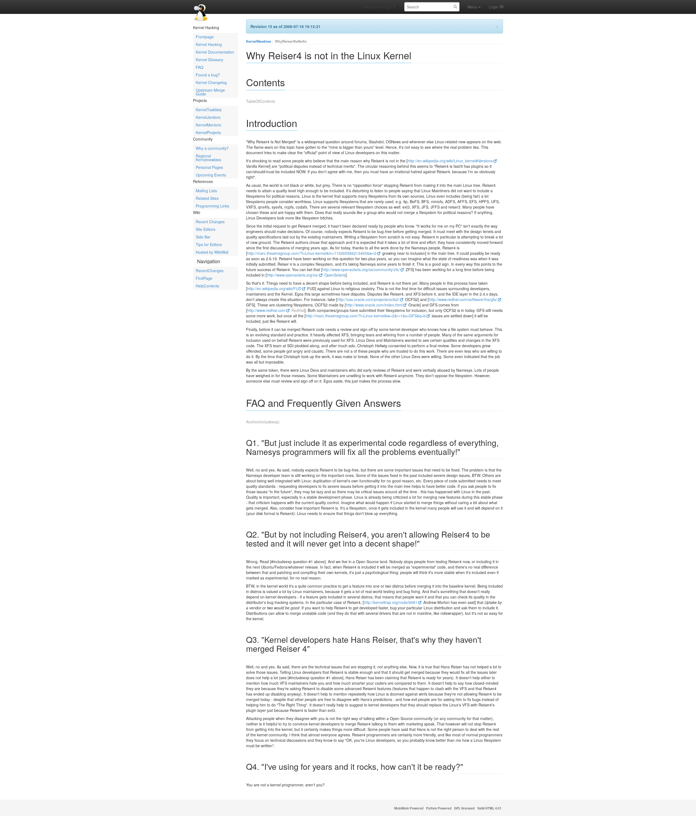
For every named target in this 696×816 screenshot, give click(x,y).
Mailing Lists (206, 190)
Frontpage (205, 36)
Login (493, 7)
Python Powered (438, 808)
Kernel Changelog (211, 82)
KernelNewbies (258, 41)
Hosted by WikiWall (212, 252)
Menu (472, 7)
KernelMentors (208, 125)
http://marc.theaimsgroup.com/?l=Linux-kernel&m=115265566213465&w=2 (311, 253)
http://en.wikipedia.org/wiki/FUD (274, 288)
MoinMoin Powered (408, 808)
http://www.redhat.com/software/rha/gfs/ (463, 299)
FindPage (204, 278)
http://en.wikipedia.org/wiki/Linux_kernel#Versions (450, 160)
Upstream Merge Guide (210, 92)
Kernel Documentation (215, 52)
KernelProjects (208, 132)
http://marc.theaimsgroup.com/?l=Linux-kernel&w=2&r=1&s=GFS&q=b (366, 315)
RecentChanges (209, 270)
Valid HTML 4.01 (489, 808)
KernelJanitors (208, 117)
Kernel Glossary (209, 59)
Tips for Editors (209, 244)
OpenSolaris (335, 275)
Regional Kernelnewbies (208, 157)
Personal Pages (209, 167)
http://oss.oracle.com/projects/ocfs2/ (368, 299)
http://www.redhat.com (266, 310)
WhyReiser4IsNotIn (291, 41)
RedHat (297, 310)
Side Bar (203, 237)
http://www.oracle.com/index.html (374, 305)
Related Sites (207, 198)
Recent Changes (210, 221)
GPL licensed (464, 808)
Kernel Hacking (209, 44)
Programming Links (212, 206)
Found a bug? (208, 74)
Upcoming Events (211, 175)
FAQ (199, 67)
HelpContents (207, 285)
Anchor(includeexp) (262, 421)
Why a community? (212, 148)
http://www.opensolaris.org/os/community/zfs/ (361, 269)
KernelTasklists (209, 109)
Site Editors (205, 229)
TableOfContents (260, 101)
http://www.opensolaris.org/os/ (292, 275)
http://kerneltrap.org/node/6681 (390, 602)
